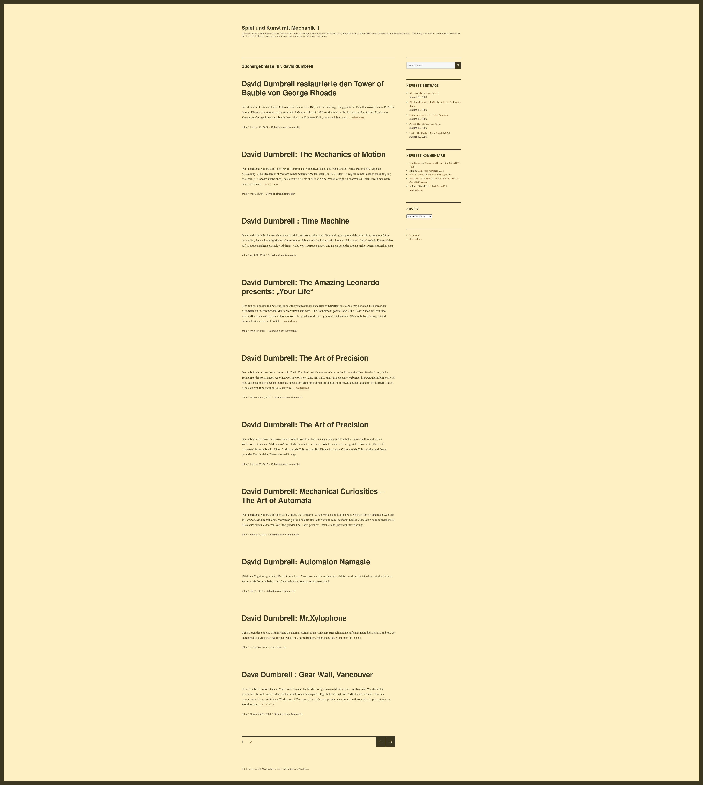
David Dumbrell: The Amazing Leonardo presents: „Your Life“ (311, 286)
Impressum (414, 235)
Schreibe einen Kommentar (285, 127)
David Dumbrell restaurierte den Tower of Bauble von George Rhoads (313, 88)
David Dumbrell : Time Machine (295, 220)
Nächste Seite (390, 746)
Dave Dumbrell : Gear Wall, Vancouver (307, 674)
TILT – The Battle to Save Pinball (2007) (429, 132)
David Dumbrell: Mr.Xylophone (294, 618)
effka (244, 127)
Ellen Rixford (416, 174)
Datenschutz (415, 239)
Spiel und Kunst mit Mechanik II (280, 27)
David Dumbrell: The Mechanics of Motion (314, 154)
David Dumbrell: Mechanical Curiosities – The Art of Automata (313, 495)
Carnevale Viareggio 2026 (431, 170)
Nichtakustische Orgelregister (424, 93)
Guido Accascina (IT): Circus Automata (428, 114)
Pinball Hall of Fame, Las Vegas (425, 123)
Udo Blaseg (415, 163)
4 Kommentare (278, 647)
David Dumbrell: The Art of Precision (305, 357)
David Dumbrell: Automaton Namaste (306, 561)
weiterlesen (357, 117)
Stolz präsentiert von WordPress (293, 769)
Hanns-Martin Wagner (420, 178)
